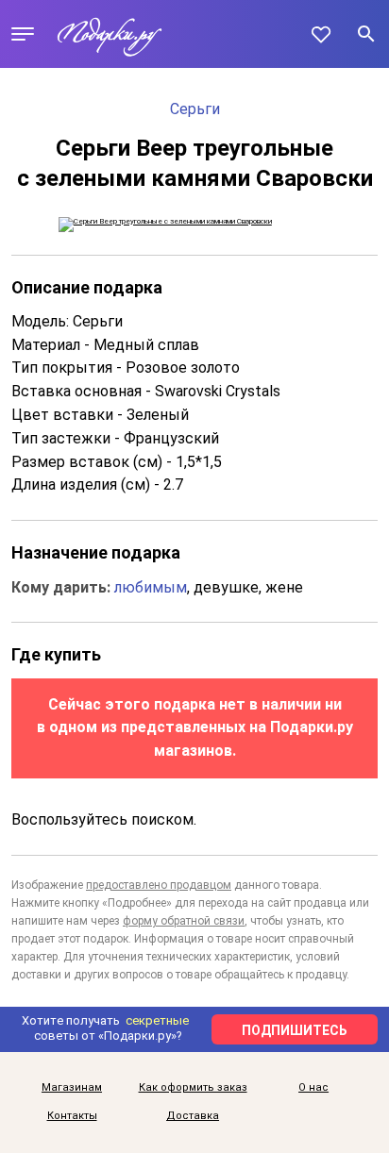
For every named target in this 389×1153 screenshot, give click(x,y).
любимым (150, 587)
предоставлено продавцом (158, 885)
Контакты (72, 1116)
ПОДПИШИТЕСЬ (294, 1030)
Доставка (192, 1116)
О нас (313, 1088)
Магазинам (72, 1088)
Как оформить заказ (193, 1088)
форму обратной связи (184, 920)
